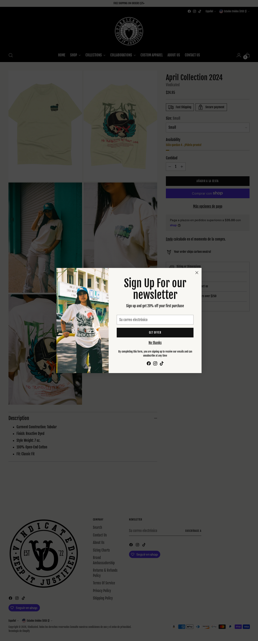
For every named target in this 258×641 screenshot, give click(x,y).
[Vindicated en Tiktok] (161, 364)
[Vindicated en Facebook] (148, 364)
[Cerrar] (197, 273)
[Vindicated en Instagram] (155, 364)
